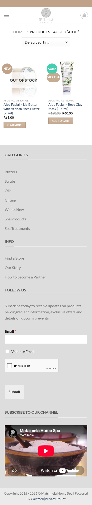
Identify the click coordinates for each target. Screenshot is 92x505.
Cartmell (37, 499)
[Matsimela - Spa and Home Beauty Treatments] (46, 15)
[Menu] (6, 15)
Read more (14, 124)
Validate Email (22, 351)
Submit (14, 391)
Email (10, 331)
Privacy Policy (55, 499)
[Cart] (84, 15)
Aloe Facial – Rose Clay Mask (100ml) (65, 107)
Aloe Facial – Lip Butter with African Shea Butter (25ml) (22, 109)
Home (19, 31)
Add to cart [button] (61, 120)
